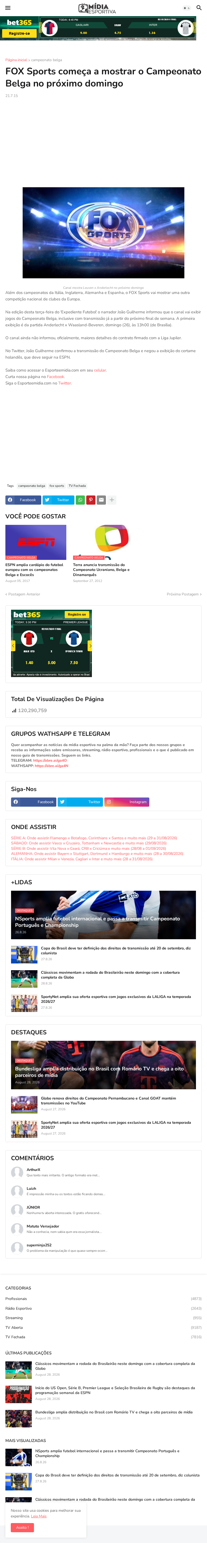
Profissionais (103, 1298)
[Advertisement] (103, 143)
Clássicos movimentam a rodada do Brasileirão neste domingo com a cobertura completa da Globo (110, 975)
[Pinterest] (90, 500)
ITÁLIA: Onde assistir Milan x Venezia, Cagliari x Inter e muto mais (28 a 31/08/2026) (82, 859)
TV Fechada (77, 486)
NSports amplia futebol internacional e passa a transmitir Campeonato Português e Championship (107, 1453)
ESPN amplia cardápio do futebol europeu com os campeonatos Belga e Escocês (34, 570)
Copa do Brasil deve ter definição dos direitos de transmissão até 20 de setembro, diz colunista (116, 951)
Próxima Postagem (183, 594)
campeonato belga (46, 60)
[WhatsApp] (80, 500)
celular (100, 370)
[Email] (101, 500)
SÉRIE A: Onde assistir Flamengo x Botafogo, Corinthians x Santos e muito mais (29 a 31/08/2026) (94, 838)
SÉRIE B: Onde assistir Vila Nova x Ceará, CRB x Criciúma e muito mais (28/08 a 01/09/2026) (88, 848)
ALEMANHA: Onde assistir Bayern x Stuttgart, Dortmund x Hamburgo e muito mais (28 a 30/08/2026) (97, 853)
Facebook (55, 376)
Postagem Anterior (24, 594)
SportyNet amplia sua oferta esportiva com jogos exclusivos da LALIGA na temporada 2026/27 (116, 999)
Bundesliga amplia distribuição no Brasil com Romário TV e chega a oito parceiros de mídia (114, 1412)
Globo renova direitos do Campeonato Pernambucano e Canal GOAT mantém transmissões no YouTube (108, 1101)
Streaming (103, 1317)
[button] (7, 8)
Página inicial (16, 60)
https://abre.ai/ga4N (51, 765)
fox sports (57, 486)
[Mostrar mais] (111, 500)
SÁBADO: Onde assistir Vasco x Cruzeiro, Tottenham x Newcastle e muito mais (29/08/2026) (89, 843)
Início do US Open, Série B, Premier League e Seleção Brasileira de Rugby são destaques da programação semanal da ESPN (115, 1390)
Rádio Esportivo (103, 1308)
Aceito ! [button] (22, 1527)
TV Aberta (103, 1327)
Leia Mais (39, 1516)
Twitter (64, 383)
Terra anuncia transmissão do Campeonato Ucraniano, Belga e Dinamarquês (101, 570)
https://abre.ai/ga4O (50, 760)
